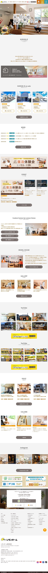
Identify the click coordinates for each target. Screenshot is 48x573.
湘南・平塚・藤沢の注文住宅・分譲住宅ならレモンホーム (35, 572)
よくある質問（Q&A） (4, 522)
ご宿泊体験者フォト (31, 518)
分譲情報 (22, 1)
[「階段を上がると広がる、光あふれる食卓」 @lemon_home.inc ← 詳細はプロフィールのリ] (4, 459)
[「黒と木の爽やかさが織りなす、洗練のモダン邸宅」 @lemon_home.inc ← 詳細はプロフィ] (12, 459)
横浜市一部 (6, 562)
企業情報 (25, 1)
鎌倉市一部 (2, 562)
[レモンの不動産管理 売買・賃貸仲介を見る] (36, 482)
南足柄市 (24, 561)
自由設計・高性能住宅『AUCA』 (16, 522)
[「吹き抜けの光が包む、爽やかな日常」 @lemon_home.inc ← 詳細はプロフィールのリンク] (36, 459)
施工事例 (20, 1)
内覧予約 (29, 516)
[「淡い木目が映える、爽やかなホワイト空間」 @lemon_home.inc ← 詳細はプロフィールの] (28, 459)
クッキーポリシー (11, 572)
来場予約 (40, 524)
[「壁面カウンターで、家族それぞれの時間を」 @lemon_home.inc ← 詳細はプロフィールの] (20, 459)
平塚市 (12, 530)
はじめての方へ (13, 515)
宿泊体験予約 (30, 515)
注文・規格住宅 (10, 1)
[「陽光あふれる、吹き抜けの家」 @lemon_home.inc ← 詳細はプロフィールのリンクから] (44, 459)
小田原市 (9, 561)
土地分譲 (29, 522)
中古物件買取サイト (31, 527)
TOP (1, 513)
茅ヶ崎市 (12, 561)
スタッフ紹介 (41, 518)
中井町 (27, 561)
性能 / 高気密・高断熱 (14, 516)
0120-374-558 (24, 495)
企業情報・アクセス (42, 513)
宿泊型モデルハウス (15, 1)
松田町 (17, 561)
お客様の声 (2, 521)
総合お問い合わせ (42, 521)
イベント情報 (3, 515)
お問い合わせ (41, 519)
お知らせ (2, 516)
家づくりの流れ (13, 521)
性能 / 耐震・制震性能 (14, 518)
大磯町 (4, 561)
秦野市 (31, 561)
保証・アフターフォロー (15, 519)
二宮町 (7, 561)
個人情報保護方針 (4, 572)
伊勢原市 (34, 561)
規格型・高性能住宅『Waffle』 (16, 527)
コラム (2, 518)
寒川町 (29, 561)
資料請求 (40, 522)
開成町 (22, 561)
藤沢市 (12, 532)
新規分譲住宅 (30, 521)
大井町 (19, 561)
